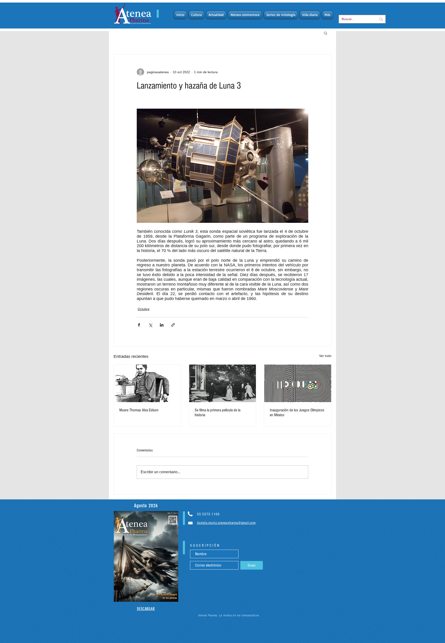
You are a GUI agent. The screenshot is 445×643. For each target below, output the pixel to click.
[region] (146, 556)
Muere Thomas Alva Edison (139, 410)
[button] (325, 33)
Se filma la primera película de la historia (217, 412)
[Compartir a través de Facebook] (139, 325)
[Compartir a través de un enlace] (173, 325)
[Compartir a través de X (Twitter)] (150, 325)
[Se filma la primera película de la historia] (222, 383)
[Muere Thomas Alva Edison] (147, 383)
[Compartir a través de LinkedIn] (161, 325)
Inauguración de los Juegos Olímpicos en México (297, 412)
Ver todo (325, 356)
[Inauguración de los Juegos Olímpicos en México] (297, 383)
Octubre (143, 309)
